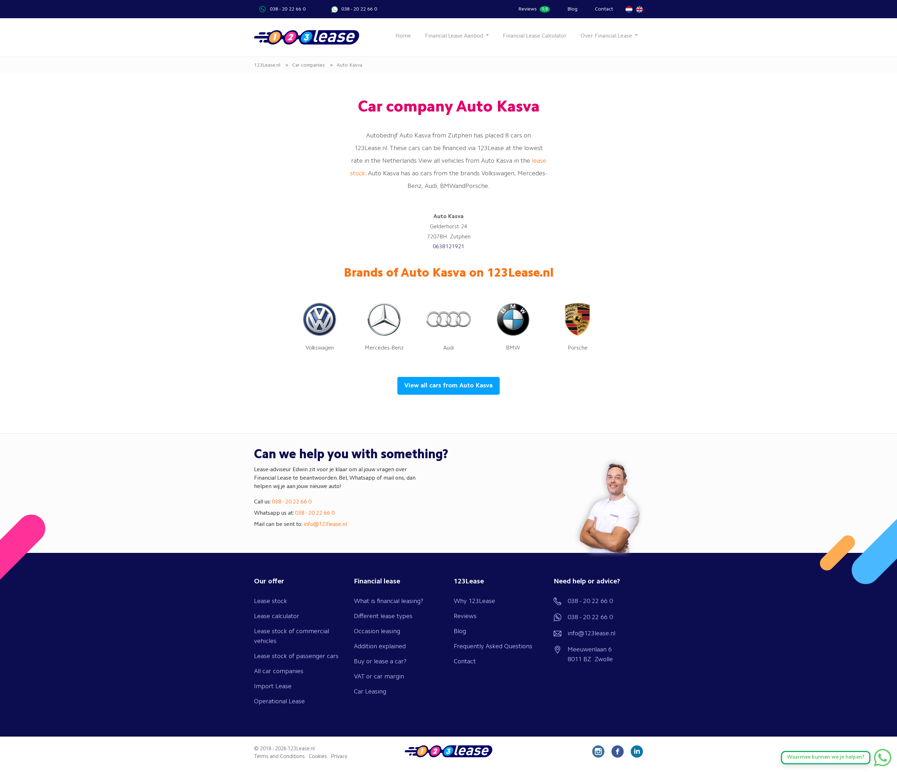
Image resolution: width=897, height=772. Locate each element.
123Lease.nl (301, 749)
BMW (513, 348)
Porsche (578, 348)
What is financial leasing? (388, 601)
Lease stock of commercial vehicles (291, 636)
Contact (604, 9)
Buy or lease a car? (380, 661)
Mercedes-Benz (384, 348)
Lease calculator (276, 616)
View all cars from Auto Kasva (448, 385)
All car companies (278, 671)
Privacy (339, 756)
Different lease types (383, 616)
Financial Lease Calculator (535, 36)
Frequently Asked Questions (493, 646)
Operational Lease (279, 701)
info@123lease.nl (325, 524)
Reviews (533, 9)
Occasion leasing (377, 631)
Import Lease (273, 686)
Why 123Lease (474, 601)
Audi (448, 348)
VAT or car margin (379, 676)
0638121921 (448, 247)
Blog (572, 9)
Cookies (318, 756)
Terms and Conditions (279, 756)
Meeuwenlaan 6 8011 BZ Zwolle (590, 654)
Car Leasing (370, 692)
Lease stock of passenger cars (296, 656)
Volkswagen (320, 348)
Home (403, 36)
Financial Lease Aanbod (455, 36)
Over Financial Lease (607, 36)
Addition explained (380, 646)
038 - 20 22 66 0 (288, 9)
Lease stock (270, 601)
